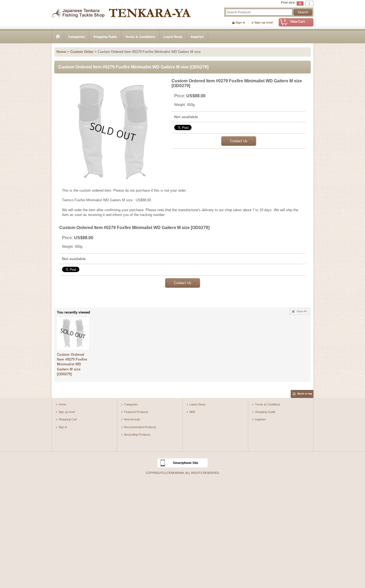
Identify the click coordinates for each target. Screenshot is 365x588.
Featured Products (136, 411)
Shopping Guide (265, 411)
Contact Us (238, 141)
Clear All (301, 311)
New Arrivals (132, 419)
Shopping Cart (68, 419)
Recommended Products (140, 427)
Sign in (240, 22)
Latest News (197, 404)
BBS (192, 411)
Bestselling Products (137, 434)
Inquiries (260, 419)
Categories (131, 404)
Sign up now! (263, 22)
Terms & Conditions (267, 404)
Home (62, 404)
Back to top (304, 393)
